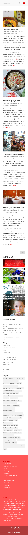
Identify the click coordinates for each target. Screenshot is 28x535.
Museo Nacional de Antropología (10, 425)
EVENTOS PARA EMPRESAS (9, 357)
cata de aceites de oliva (8, 395)
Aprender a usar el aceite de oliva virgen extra (13, 388)
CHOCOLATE (6, 355)
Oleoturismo (6, 369)
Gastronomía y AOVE (11, 33)
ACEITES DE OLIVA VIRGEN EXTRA (10, 381)
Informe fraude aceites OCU (15, 418)
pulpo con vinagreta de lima (15, 432)
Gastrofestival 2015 (19, 415)
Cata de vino (6, 398)
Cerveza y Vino (6, 352)
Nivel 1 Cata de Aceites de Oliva (10, 427)
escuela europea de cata (8, 410)
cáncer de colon (6, 405)
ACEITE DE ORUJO (20, 378)
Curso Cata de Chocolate (9, 322)
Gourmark (5, 418)
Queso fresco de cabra (8, 435)
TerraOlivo (14, 442)
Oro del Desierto (17, 430)
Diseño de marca (15, 405)
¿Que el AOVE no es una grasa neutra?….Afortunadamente (11, 101)
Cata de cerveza (18, 395)
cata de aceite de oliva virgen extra (11, 393)
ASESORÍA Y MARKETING (9, 348)
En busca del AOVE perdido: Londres (13, 154)
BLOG (4, 33)
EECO (17, 59)
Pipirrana (5, 432)
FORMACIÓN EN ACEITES (9, 360)
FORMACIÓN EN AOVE (8, 415)
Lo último (5, 367)
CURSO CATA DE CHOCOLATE (9, 403)
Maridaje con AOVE (13, 420)
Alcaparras (19, 383)
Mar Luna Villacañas (9, 31)
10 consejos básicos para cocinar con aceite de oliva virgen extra (13, 208)
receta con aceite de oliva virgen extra (11, 437)
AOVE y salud (6, 345)
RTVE (14, 440)
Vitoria (4, 449)
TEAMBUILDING (6, 442)
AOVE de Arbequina (13, 385)
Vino (4, 371)
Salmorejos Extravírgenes (10, 29)
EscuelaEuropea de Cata (8, 408)
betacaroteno (18, 390)
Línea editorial (6, 364)
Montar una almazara (8, 422)
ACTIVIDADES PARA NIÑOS (9, 383)
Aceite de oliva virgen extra (9, 378)
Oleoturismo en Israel (8, 430)
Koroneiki (5, 420)
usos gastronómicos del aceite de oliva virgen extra (13, 445)
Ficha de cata (19, 413)
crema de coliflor (14, 398)
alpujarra (5, 385)
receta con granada (7, 440)
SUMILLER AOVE (20, 440)
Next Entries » (21, 249)
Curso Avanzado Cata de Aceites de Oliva (12, 400)
